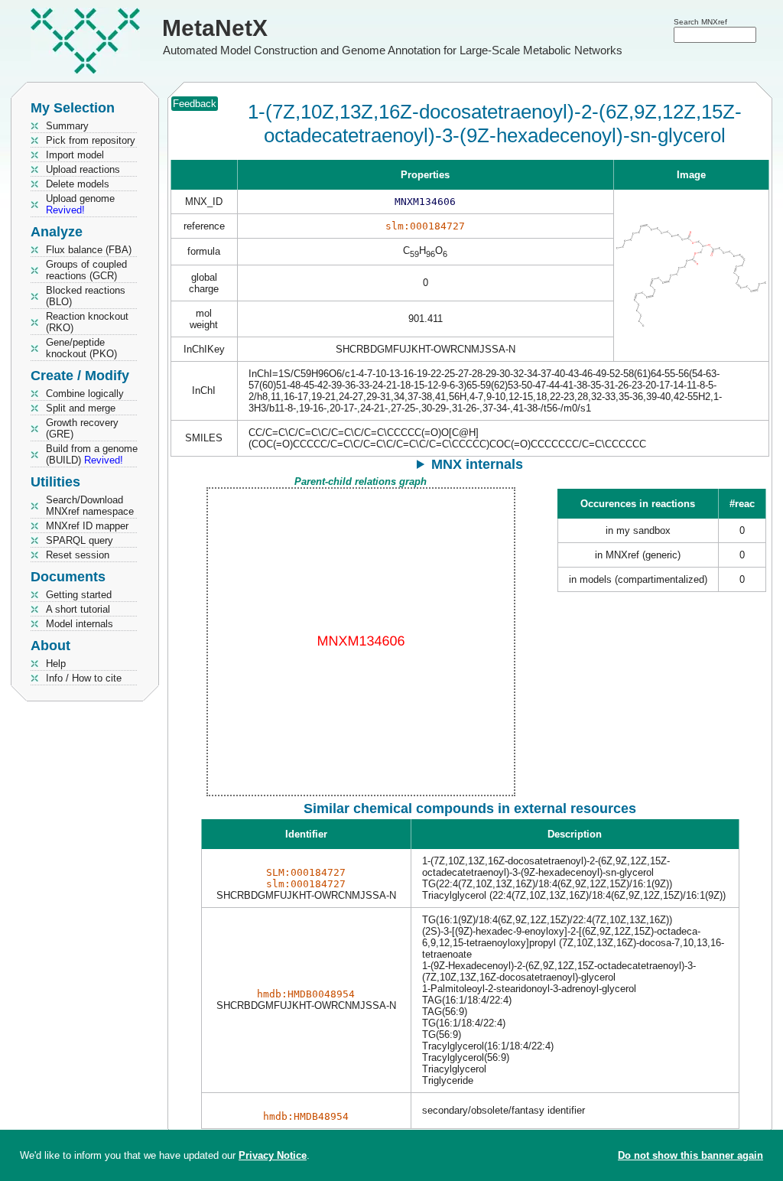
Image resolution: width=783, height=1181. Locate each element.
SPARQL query (79, 540)
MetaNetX (215, 28)
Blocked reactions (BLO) (85, 296)
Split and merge (80, 408)
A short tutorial (78, 609)
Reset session (77, 555)
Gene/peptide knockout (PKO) (81, 348)
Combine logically (85, 393)
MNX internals (477, 464)
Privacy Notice (273, 1155)
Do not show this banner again (690, 1155)
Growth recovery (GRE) (82, 428)
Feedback (194, 103)
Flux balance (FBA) (89, 249)
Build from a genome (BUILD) (92, 454)
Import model (75, 155)
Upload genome (80, 204)
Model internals (79, 624)
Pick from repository (90, 140)
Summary (67, 126)
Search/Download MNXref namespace (90, 505)
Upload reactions (83, 169)
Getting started (79, 594)
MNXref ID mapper (87, 526)
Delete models (77, 184)
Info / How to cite (84, 678)
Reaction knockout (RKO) (87, 322)
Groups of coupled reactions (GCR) (86, 270)
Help (56, 663)
